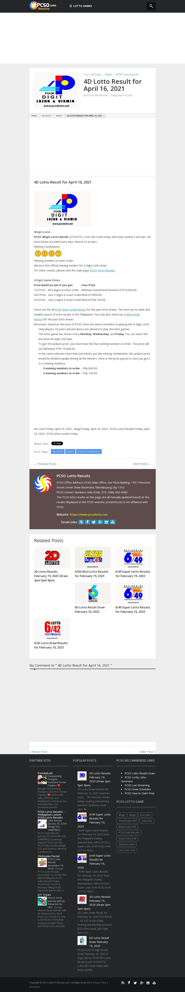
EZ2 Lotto (145, 815)
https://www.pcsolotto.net (89, 514)
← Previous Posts (45, 464)
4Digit (121, 815)
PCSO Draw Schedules (138, 789)
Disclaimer (34, 986)
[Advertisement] (92, 38)
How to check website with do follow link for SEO (56, 902)
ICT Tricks (44, 894)
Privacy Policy (100, 982)
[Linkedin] (106, 522)
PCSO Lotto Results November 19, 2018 (56, 863)
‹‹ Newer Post (38, 751)
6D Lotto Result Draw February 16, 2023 (99, 942)
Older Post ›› (147, 751)
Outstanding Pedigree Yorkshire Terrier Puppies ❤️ (57, 780)
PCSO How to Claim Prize (139, 793)
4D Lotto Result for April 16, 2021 (113, 85)
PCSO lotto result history (70, 309)
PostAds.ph (45, 773)
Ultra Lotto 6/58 (127, 850)
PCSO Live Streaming (137, 785)
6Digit (132, 815)
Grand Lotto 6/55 (128, 820)
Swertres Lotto (126, 844)
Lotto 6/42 (147, 820)
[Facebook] (87, 522)
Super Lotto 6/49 (127, 838)
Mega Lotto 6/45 (127, 826)
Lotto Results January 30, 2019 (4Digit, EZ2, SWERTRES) (57, 825)
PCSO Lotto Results (102, 270)
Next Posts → (142, 464)
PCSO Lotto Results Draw (140, 773)
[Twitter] (93, 522)
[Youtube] (112, 522)
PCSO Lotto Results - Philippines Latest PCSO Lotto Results (51, 814)
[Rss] (81, 522)
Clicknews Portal (48, 856)
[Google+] (100, 522)
